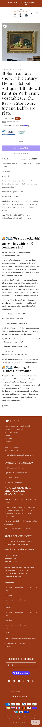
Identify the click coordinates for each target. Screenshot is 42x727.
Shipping (4, 121)
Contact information (28, 722)
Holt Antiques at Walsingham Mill (20, 716)
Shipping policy (15, 722)
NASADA (7, 521)
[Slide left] (16, 65)
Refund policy (13, 719)
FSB (5, 529)
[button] (4, 12)
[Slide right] (26, 65)
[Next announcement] (37, 3)
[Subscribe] (33, 665)
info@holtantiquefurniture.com (21, 455)
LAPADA (7, 499)
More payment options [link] (21, 153)
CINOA (7, 507)
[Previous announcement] (4, 3)
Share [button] (6, 406)
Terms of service (34, 719)
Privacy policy (23, 719)
